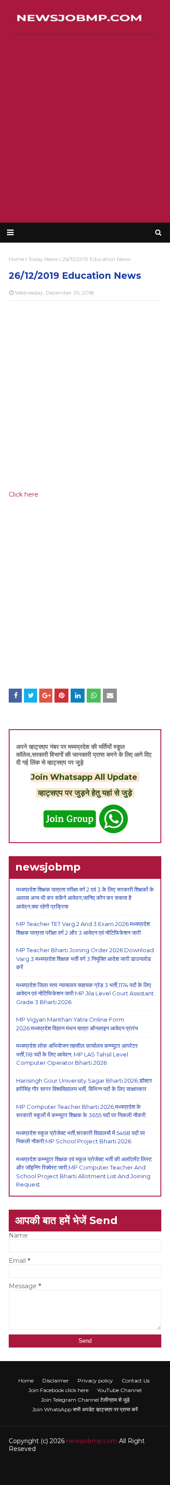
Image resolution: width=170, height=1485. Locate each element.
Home (26, 1380)
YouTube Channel (119, 1390)
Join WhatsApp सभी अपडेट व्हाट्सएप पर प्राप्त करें (85, 1409)
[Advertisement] (85, 129)
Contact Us (136, 1380)
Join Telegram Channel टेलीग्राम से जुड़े (85, 1399)
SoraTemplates (68, 1466)
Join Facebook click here (58, 1390)
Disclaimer (55, 1380)
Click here (23, 494)
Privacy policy (95, 1380)
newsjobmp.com (91, 1441)
